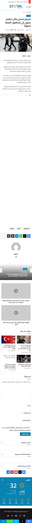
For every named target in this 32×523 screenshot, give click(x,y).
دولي (23, 12)
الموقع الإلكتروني (26, 420)
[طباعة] (8, 236)
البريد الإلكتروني (27, 413)
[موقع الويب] (16, 257)
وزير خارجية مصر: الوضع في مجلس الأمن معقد (24, 365)
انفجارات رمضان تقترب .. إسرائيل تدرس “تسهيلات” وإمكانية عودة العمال (9, 366)
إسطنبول (26, 228)
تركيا (18, 228)
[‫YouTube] (16, 472)
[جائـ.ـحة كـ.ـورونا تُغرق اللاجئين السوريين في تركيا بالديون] (8, 340)
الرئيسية (28, 12)
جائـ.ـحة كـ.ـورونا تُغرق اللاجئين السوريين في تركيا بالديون (9, 347)
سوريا (11, 228)
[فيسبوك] (28, 236)
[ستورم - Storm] (16, 7)
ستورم (27, 30)
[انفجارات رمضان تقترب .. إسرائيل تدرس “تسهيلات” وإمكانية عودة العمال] (8, 359)
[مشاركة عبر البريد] (12, 236)
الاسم (29, 405)
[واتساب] (20, 236)
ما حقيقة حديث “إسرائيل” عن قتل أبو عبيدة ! (18, 2)
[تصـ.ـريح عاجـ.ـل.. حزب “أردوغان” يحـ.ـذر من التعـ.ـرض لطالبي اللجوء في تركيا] (24, 340)
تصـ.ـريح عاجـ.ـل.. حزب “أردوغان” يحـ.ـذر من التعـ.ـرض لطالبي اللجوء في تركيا (24, 347)
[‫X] (24, 236)
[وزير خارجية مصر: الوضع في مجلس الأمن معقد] (24, 359)
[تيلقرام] (16, 236)
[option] (16, 270)
